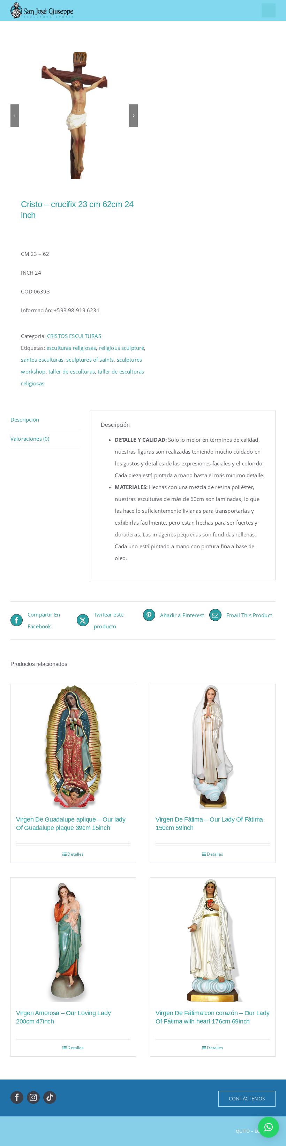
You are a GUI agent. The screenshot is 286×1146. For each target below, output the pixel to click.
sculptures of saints (90, 359)
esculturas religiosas (71, 347)
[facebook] (16, 1097)
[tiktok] (49, 1097)
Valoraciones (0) (29, 438)
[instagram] (33, 1097)
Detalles (75, 854)
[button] (268, 1127)
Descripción (24, 419)
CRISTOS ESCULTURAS (74, 335)
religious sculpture (121, 347)
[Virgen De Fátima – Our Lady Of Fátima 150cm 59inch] (212, 746)
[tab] (45, 419)
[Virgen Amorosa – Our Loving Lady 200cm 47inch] (73, 940)
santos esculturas (42, 359)
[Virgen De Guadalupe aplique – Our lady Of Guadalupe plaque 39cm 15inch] (73, 746)
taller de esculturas (71, 371)
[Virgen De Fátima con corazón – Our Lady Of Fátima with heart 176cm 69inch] (212, 940)
